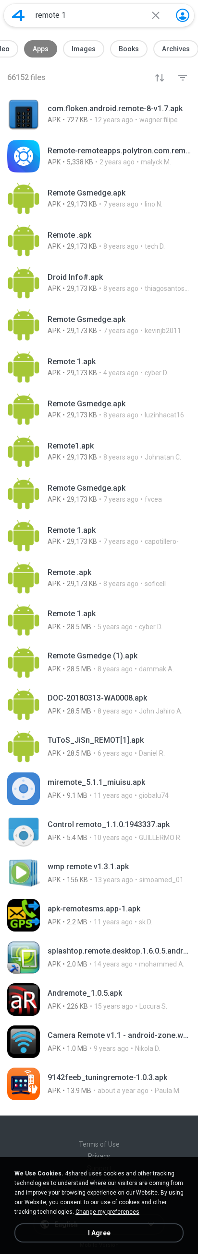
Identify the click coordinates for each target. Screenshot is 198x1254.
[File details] (99, 114)
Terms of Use (99, 1144)
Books (129, 49)
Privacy (99, 1156)
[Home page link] (18, 15)
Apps (41, 49)
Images (84, 49)
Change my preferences (107, 1211)
